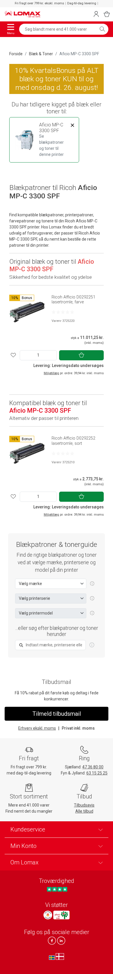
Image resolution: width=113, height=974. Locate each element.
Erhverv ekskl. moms (37, 728)
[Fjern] (72, 125)
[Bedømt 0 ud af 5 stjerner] (63, 312)
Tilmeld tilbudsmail (56, 713)
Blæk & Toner (41, 53)
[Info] (92, 645)
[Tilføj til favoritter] (13, 355)
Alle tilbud (84, 811)
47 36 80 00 (92, 767)
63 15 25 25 (96, 773)
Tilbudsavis (84, 805)
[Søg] (102, 29)
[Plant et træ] (61, 915)
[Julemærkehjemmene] (47, 915)
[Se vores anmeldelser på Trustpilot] (57, 889)
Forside (16, 53)
